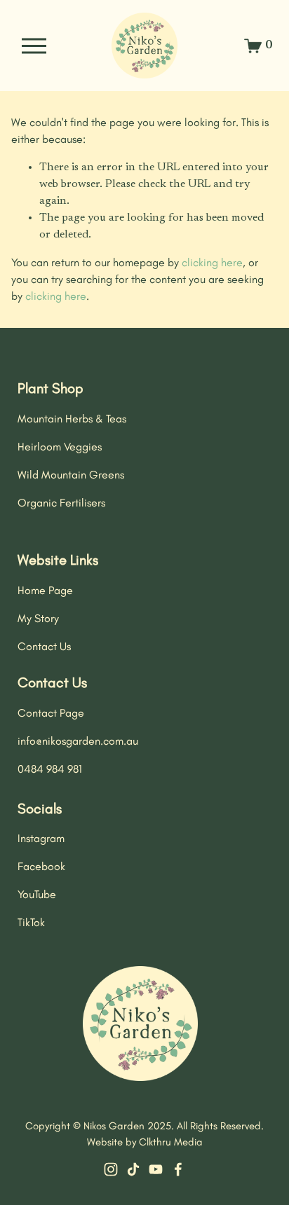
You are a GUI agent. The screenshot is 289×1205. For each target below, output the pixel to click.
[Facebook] (178, 1169)
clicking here (212, 262)
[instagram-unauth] (111, 1169)
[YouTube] (156, 1169)
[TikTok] (133, 1169)
